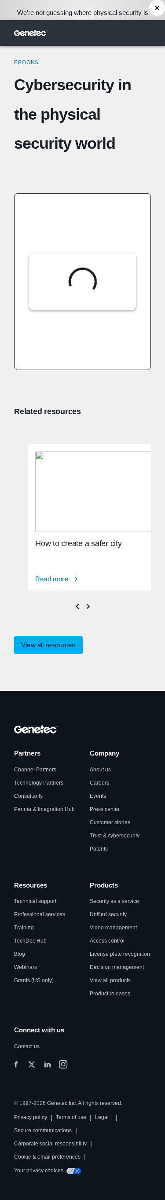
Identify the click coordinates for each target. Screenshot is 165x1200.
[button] (48, 645)
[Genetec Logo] (31, 33)
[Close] (157, 8)
